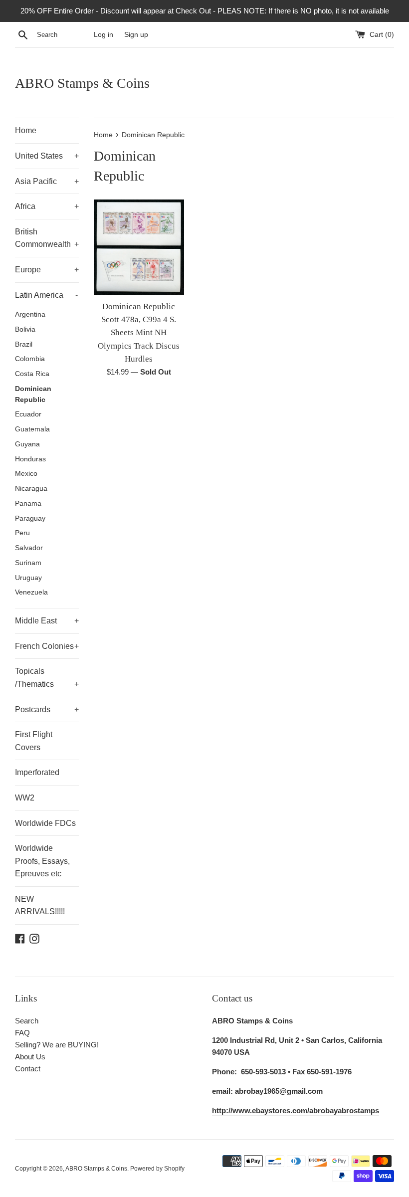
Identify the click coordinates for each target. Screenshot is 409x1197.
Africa (47, 206)
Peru (22, 533)
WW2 (24, 798)
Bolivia (25, 329)
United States (47, 156)
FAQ (22, 1032)
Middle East (47, 620)
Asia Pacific (47, 181)
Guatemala (32, 429)
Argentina (30, 314)
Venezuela (31, 592)
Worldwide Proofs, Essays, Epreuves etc (42, 861)
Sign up (136, 34)
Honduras (30, 459)
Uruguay (28, 578)
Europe (47, 269)
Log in (103, 34)
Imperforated (37, 772)
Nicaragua (31, 488)
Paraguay (30, 518)
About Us (30, 1056)
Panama (28, 503)
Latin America (46, 295)
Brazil (23, 344)
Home (25, 130)
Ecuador (28, 414)
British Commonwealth (47, 238)
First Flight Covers (33, 741)
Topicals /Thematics (47, 677)
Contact (27, 1068)
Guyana (27, 444)
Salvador (29, 548)
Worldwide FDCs (45, 823)
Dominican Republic (33, 394)
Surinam (28, 563)
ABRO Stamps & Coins (82, 83)
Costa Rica (32, 374)
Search (26, 1020)
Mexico (26, 473)
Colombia (30, 359)
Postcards (47, 709)
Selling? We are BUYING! (57, 1044)
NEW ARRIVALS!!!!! (40, 905)
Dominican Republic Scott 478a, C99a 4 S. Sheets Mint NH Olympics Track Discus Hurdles (139, 333)
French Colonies (47, 646)
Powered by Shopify (157, 1168)
